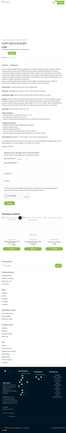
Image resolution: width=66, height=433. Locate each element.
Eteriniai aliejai (6, 354)
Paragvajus (5, 301)
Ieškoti (58, 266)
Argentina (4, 293)
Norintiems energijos (8, 278)
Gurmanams (5, 284)
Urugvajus (5, 304)
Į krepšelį (12, 53)
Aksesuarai (5, 336)
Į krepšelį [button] (11, 249)
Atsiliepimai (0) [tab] (14, 65)
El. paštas (7, 181)
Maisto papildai (11, 40)
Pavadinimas (8, 173)
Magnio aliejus (6, 357)
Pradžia (4, 40)
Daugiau (33, 249)
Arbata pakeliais (6, 316)
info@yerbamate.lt (8, 409)
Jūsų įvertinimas (9, 158)
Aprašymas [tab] (5, 65)
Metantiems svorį (7, 281)
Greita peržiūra (11, 236)
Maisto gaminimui (7, 348)
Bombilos (4, 328)
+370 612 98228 (9, 413)
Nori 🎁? (4, 430)
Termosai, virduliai (7, 334)
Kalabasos (5, 331)
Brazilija (4, 296)
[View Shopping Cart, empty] (54, 2)
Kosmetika (5, 362)
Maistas (4, 345)
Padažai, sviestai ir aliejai (9, 351)
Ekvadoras (5, 299)
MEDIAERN (62, 428)
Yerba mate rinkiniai (7, 313)
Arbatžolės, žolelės (7, 319)
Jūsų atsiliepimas (10, 163)
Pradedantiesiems (7, 275)
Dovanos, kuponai (7, 359)
